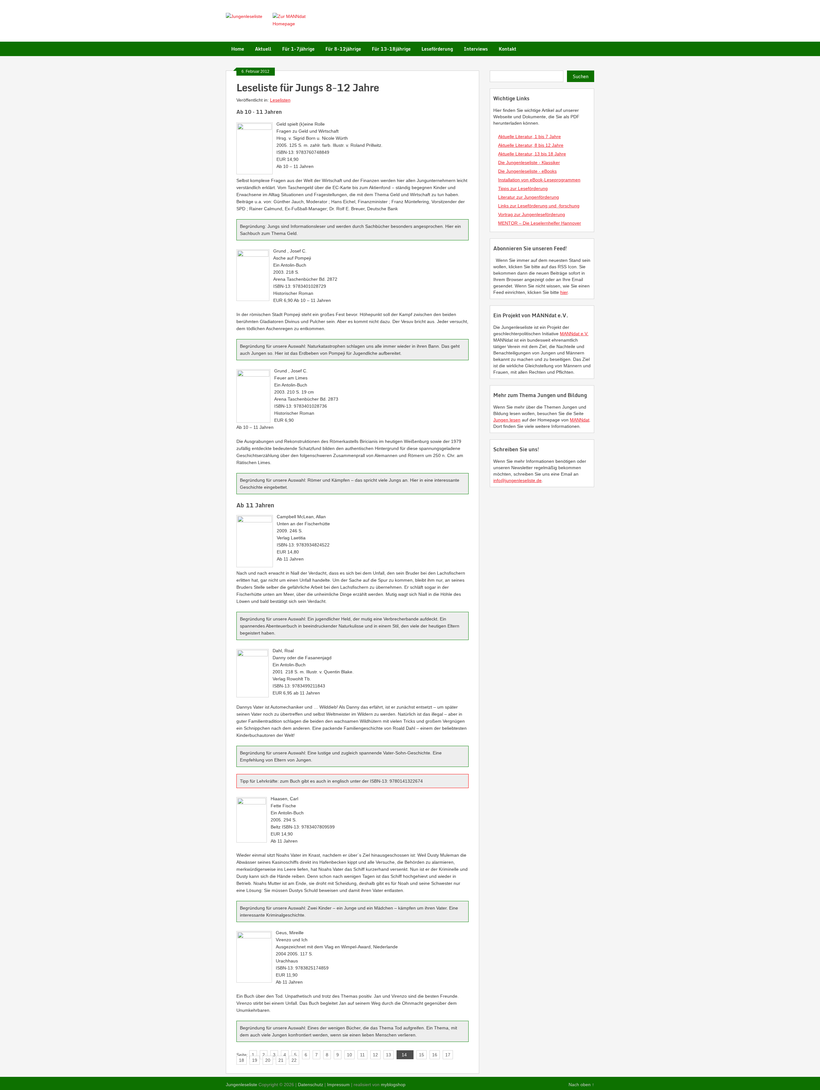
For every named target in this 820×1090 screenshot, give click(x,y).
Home (237, 49)
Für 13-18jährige (391, 49)
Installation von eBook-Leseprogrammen (539, 179)
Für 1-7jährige (298, 49)
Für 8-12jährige (343, 49)
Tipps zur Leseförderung (523, 188)
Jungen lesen (507, 419)
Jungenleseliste (241, 1084)
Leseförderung (437, 49)
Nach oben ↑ (581, 1084)
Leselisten (280, 100)
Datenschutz (310, 1084)
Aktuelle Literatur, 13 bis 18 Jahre (532, 153)
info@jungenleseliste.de (517, 480)
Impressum (338, 1084)
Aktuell (263, 49)
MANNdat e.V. (574, 333)
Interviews (476, 49)
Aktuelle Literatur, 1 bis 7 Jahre (529, 136)
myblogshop (393, 1084)
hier (564, 292)
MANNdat (579, 419)
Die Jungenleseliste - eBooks (527, 171)
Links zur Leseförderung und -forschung (538, 205)
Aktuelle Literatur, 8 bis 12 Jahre (530, 145)
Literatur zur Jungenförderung (528, 197)
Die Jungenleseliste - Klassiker (529, 162)
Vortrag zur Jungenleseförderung (531, 214)
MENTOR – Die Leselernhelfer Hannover (539, 223)
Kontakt (507, 49)
